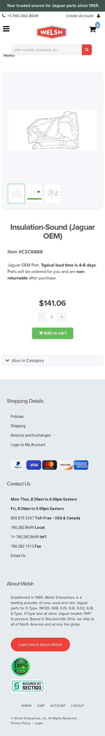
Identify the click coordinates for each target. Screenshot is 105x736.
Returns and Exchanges (31, 435)
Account (58, 705)
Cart (41, 705)
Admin (26, 705)
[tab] (52, 360)
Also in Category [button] (28, 360)
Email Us (18, 556)
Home (9, 55)
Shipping (18, 426)
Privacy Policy (20, 723)
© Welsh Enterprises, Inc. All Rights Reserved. (44, 718)
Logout (77, 705)
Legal (39, 723)
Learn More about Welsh (40, 644)
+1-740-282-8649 (22, 16)
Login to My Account (28, 445)
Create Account (79, 16)
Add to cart (54, 333)
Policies (17, 416)
